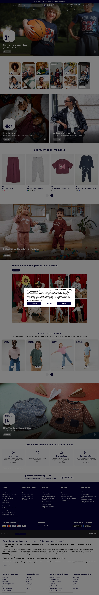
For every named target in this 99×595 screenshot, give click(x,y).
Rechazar (64, 303)
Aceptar (34, 303)
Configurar (49, 303)
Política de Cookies (37, 300)
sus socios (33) (34, 291)
